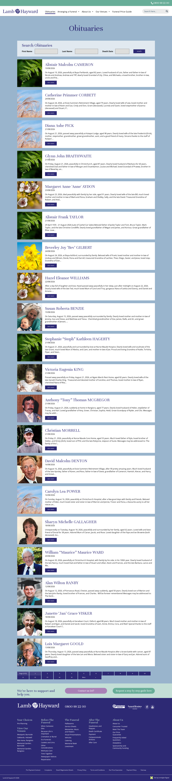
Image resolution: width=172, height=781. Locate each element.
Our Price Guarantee (117, 733)
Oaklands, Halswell (24, 737)
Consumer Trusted (120, 726)
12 (35, 677)
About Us (86, 11)
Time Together (46, 754)
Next (83, 677)
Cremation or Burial (49, 737)
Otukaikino (117, 743)
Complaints (48, 770)
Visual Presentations (73, 735)
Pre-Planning (22, 723)
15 (71, 677)
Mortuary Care (46, 751)
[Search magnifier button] (166, 11)
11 (23, 677)
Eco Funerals (46, 739)
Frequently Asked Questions (119, 738)
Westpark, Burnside (25, 734)
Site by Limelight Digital (161, 778)
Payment (92, 734)
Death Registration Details (64, 770)
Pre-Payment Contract (33, 770)
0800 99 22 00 (161, 3)
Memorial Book (71, 743)
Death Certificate (95, 731)
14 (59, 677)
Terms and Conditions (97, 770)
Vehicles (68, 737)
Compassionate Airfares (95, 738)
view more (50, 82)
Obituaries (50, 11)
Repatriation (46, 759)
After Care (93, 742)
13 (47, 677)
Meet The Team (119, 729)
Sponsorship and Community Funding (121, 747)
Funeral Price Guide (122, 11)
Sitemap (143, 770)
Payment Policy (131, 770)
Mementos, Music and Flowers (72, 730)
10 (145, 673)
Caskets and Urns (48, 742)
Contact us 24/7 (86, 690)
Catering (68, 740)
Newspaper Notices (48, 756)
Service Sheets (70, 726)
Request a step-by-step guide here (134, 690)
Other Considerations (47, 746)
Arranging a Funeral (67, 11)
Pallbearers (69, 723)
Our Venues (101, 11)
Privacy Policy (81, 770)
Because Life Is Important (47, 732)
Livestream (69, 746)
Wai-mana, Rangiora (25, 740)
